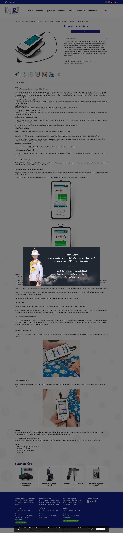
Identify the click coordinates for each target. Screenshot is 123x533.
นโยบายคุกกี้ (37, 530)
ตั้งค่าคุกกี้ (90, 529)
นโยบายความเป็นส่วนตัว (26, 530)
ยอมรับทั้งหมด (100, 529)
